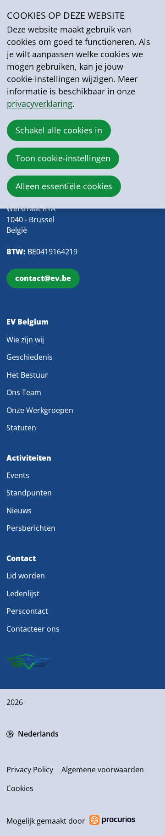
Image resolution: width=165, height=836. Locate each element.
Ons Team (23, 392)
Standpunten (29, 493)
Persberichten (30, 528)
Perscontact (27, 611)
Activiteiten (28, 458)
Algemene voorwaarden (102, 769)
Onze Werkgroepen (39, 410)
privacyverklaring (39, 103)
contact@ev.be (43, 278)
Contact (21, 558)
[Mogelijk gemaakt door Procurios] (112, 821)
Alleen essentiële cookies (64, 186)
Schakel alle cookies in (59, 130)
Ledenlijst (22, 593)
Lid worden (25, 576)
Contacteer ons (33, 629)
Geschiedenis (29, 357)
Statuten (21, 428)
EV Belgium (27, 322)
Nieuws (19, 511)
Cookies (19, 788)
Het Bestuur (27, 375)
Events (17, 475)
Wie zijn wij (25, 340)
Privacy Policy (29, 769)
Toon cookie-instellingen (63, 158)
